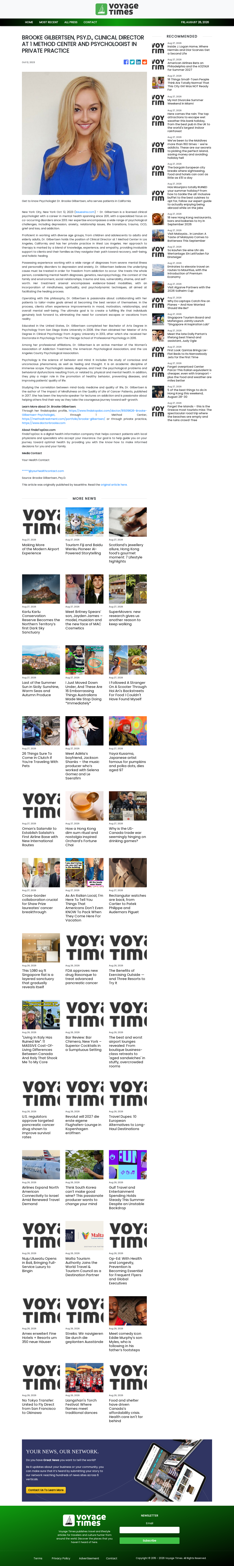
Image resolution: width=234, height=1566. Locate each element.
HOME (29, 22)
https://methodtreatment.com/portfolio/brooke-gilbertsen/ (63, 419)
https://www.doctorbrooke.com (43, 423)
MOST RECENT (48, 22)
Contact (111, 1558)
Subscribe (149, 1541)
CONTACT (90, 22)
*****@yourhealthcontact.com (43, 471)
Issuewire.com (85, 212)
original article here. (114, 485)
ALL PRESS (70, 22)
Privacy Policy (61, 1558)
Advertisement (89, 1558)
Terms (38, 1558)
